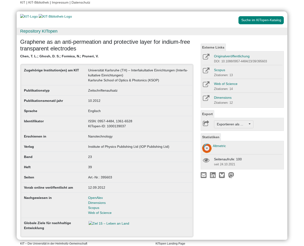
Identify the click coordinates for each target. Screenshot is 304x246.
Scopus (93, 208)
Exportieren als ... (232, 124)
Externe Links (213, 47)
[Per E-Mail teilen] (204, 175)
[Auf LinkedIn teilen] (213, 175)
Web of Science (100, 213)
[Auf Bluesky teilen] (223, 175)
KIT (22, 2)
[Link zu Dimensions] (205, 100)
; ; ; (59, 56)
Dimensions (97, 203)
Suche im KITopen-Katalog (261, 20)
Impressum (60, 2)
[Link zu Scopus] (205, 72)
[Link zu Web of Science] (205, 86)
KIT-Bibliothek (39, 2)
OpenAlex (95, 198)
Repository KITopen (38, 31)
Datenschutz (80, 2)
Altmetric (219, 146)
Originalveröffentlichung (232, 56)
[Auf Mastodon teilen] (231, 175)
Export (207, 114)
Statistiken (210, 137)
